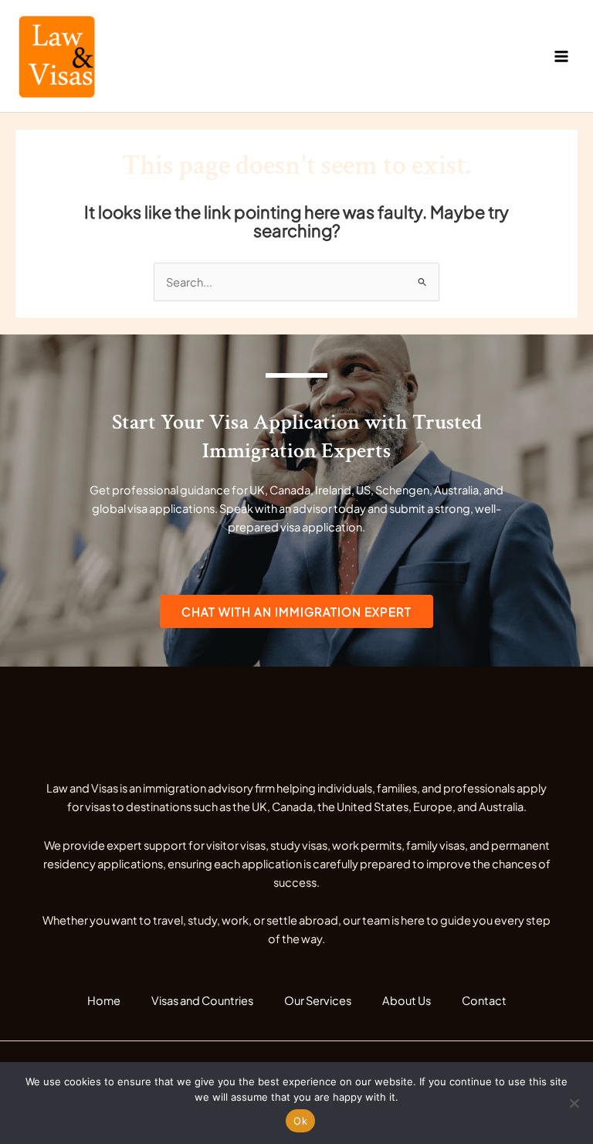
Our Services (317, 1000)
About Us (406, 1000)
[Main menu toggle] (561, 56)
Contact (484, 1000)
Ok (300, 1121)
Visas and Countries (202, 1000)
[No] (573, 1103)
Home (103, 1000)
